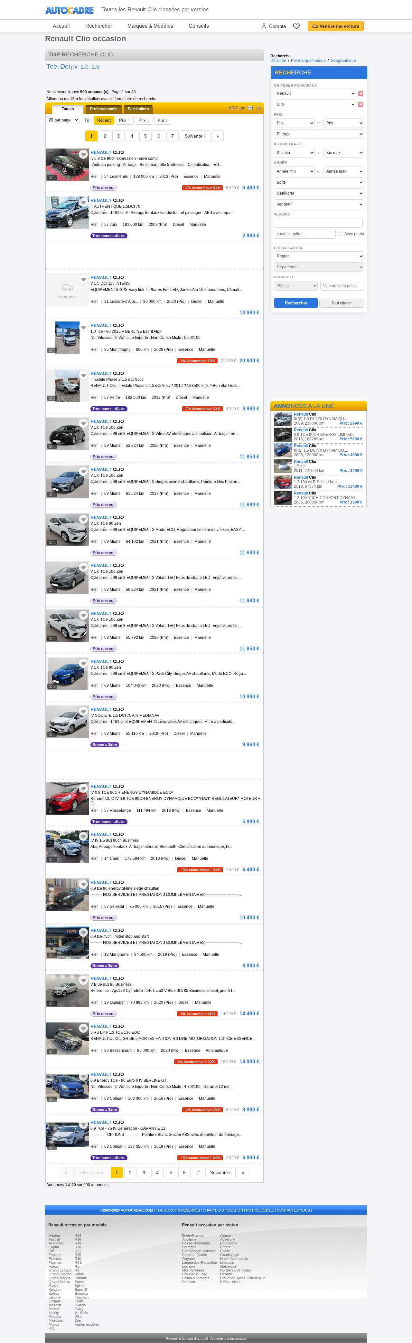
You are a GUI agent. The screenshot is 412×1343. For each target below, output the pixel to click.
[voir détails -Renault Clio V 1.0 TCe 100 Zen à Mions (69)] (67, 433)
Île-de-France (192, 1235)
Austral (54, 1239)
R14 (78, 1235)
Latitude (55, 1301)
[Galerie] (258, 108)
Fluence (55, 1262)
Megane (55, 1317)
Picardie (226, 1274)
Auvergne (227, 1239)
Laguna (54, 1297)
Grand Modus (59, 1278)
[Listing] (250, 108)
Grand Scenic (59, 1282)
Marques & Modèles (150, 26)
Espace (55, 1255)
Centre (225, 1247)
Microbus (56, 1320)
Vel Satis (81, 1313)
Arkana (54, 1235)
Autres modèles (87, 1324)
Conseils (199, 26)
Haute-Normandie (234, 1259)
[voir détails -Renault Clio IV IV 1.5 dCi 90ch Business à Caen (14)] (67, 846)
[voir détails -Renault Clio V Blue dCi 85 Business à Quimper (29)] (67, 990)
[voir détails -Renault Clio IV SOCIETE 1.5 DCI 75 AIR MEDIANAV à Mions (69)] (67, 721)
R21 (78, 1251)
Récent (104, 120)
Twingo (80, 1305)
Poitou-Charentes (196, 1278)
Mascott (55, 1305)
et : (319, 123)
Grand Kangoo (60, 1274)
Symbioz (81, 1293)
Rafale (80, 1274)
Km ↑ (163, 120)
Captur (54, 1247)
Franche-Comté (194, 1255)
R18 (78, 1239)
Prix (278, 114)
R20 (78, 1247)
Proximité (284, 277)
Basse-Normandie (196, 1243)
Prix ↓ (143, 120)
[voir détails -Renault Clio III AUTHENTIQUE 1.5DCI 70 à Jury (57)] (67, 213)
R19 (78, 1243)
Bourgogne (228, 1243)
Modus (54, 1324)
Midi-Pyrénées (193, 1270)
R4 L (78, 1262)
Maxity (54, 1313)
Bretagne (189, 1247)
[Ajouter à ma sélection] (83, 154)
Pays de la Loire (194, 1274)
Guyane (188, 1259)
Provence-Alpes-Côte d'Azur (242, 1278)
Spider (80, 1286)
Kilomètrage (288, 144)
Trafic (79, 1301)
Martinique (228, 1266)
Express (55, 1259)
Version (282, 214)
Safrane (81, 1278)
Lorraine (188, 1266)
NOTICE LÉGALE (260, 1210)
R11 (52, 1328)
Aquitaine (189, 1239)
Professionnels (103, 109)
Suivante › (195, 136)
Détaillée (278, 60)
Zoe (78, 1320)
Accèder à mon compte (228, 1338)
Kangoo (55, 1289)
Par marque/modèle (308, 60)
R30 (78, 1259)
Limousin (227, 1262)
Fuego (54, 1266)
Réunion (188, 1282)
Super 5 (81, 1289)
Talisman (82, 1297)
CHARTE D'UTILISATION (223, 1210)
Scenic (80, 1282)
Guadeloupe (229, 1255)
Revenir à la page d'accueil (187, 1338)
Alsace (225, 1235)
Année (280, 163)
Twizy (79, 1309)
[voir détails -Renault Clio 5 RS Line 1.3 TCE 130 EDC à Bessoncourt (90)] (67, 1038)
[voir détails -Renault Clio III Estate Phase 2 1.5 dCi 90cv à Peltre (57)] (67, 385)
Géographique (343, 60)
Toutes (68, 109)
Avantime (56, 1243)
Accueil (61, 26)
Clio (51, 1251)
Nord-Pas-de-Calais (235, 1270)
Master (54, 1309)
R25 (78, 1255)
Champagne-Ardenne (199, 1251)
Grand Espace (60, 1270)
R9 (77, 1270)
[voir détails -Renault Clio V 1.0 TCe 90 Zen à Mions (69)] (67, 529)
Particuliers (138, 109)
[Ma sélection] (296, 26)
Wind (78, 1317)
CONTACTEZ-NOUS (293, 1210)
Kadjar (54, 1286)
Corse (225, 1251)
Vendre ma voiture (339, 26)
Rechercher (98, 26)
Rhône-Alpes (230, 1282)
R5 (77, 1266)
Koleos (54, 1293)
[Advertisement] (318, 356)
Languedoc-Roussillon (199, 1262)
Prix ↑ (124, 120)
